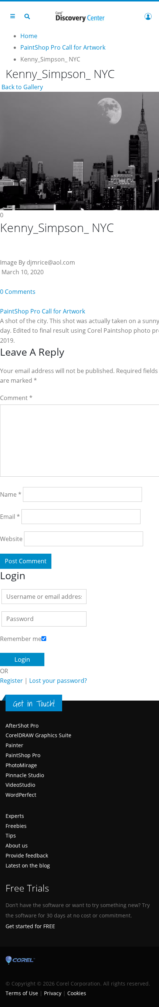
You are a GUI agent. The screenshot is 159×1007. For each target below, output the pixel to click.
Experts (15, 815)
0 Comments (17, 292)
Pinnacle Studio (25, 775)
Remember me (20, 639)
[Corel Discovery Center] (79, 16)
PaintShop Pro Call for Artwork (42, 311)
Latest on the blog (28, 865)
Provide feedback (27, 855)
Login (147, 16)
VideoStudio (20, 784)
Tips (11, 835)
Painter (14, 745)
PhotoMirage (21, 765)
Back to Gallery (21, 87)
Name (10, 494)
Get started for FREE (30, 926)
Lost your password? (58, 681)
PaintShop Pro (23, 755)
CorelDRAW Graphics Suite (38, 735)
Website (11, 539)
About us (17, 845)
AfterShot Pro (22, 725)
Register (11, 681)
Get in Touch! (34, 703)
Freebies (16, 825)
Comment (16, 398)
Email (10, 517)
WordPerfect (21, 794)
